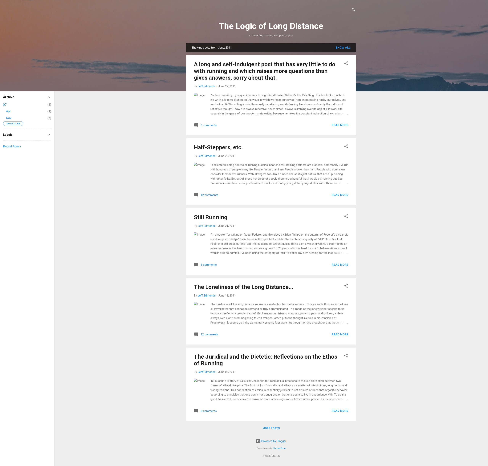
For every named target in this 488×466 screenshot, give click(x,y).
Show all (343, 47)
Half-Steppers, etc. (218, 147)
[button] (346, 64)
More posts (271, 428)
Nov (8, 118)
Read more (340, 125)
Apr (8, 111)
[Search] (353, 10)
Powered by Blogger (273, 441)
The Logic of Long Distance (271, 26)
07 (4, 104)
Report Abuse (12, 146)
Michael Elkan (279, 448)
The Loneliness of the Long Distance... (243, 287)
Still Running (210, 217)
